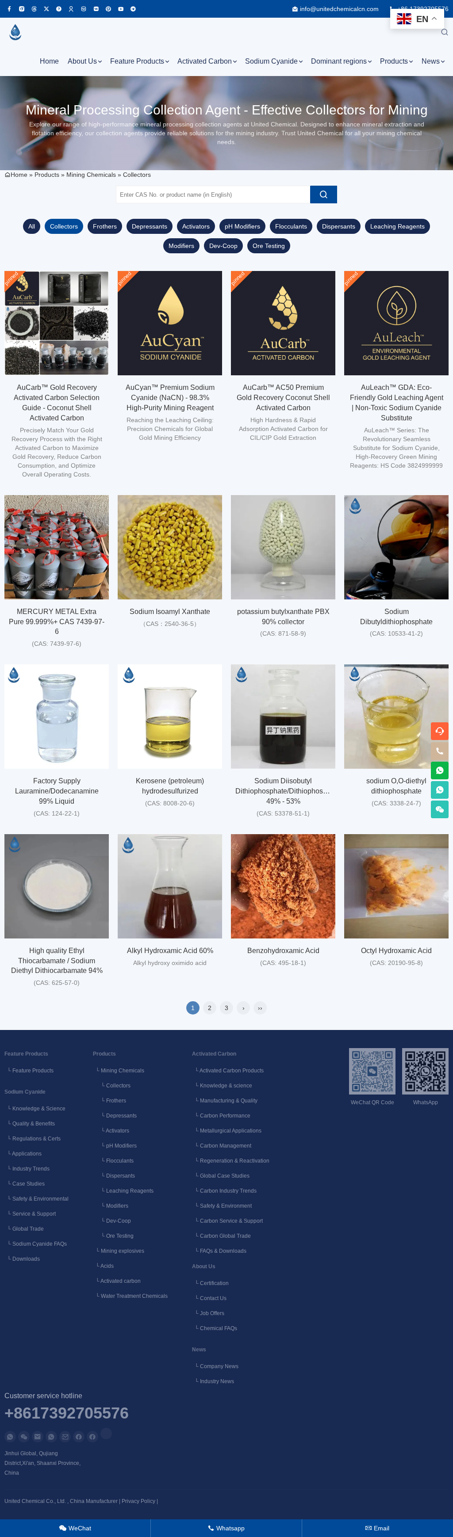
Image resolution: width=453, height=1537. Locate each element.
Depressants (149, 226)
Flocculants (291, 226)
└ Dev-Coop (112, 1221)
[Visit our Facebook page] (9, 9)
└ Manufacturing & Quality (224, 1101)
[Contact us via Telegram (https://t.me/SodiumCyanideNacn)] (133, 9)
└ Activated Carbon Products (228, 1071)
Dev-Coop (223, 245)
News (431, 61)
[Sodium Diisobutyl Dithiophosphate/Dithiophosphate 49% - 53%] (283, 716)
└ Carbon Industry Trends (224, 1191)
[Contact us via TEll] (51, 1436)
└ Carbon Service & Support (227, 1221)
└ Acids (103, 1266)
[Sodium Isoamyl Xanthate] (170, 547)
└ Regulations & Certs (32, 1139)
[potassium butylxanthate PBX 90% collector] (283, 547)
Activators (196, 226)
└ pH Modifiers (115, 1146)
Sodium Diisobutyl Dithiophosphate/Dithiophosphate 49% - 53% (288, 791)
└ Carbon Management (221, 1146)
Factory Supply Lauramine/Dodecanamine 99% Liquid (57, 791)
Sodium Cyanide (271, 61)
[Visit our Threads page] (34, 9)
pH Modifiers (242, 226)
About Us (82, 61)
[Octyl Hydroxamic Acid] (396, 886)
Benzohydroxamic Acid (283, 950)
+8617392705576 (66, 1413)
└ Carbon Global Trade (221, 1236)
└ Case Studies (24, 1184)
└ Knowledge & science (222, 1086)
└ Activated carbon (117, 1281)
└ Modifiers (110, 1206)
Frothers (105, 226)
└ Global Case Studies (221, 1176)
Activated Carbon (204, 61)
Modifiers (181, 245)
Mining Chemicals (91, 174)
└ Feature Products (29, 1071)
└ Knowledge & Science (34, 1109)
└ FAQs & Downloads (219, 1251)
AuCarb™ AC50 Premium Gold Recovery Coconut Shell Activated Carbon (283, 398)
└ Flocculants (113, 1161)
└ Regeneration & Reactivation (230, 1161)
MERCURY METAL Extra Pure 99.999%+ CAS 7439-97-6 (56, 622)
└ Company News (215, 1366)
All (31, 226)
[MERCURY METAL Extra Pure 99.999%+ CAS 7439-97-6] (56, 547)
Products (394, 61)
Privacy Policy (138, 1501)
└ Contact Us (209, 1298)
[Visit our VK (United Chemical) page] (83, 9)
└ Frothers (109, 1101)
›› (260, 1007)
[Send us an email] (37, 1436)
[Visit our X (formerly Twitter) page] (46, 9)
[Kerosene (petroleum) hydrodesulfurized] (170, 716)
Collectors (137, 174)
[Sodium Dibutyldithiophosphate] (396, 547)
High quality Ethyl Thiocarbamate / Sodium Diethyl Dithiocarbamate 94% (57, 961)
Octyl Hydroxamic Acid (396, 950)
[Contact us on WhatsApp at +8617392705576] (440, 770)
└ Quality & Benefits (29, 1124)
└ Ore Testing (113, 1236)
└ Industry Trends (27, 1169)
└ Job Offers (208, 1313)
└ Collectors (112, 1086)
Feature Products (137, 61)
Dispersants (338, 226)
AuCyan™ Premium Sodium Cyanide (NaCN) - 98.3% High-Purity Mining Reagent (170, 398)
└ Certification (210, 1283)
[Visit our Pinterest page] (108, 9)
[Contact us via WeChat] (24, 1436)
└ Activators (111, 1131)
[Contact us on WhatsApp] (10, 1436)
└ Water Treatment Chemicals (130, 1296)
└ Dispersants (114, 1176)
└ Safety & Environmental (36, 1199)
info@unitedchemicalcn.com (339, 8)
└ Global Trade (24, 1229)
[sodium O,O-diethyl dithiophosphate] (396, 716)
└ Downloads (22, 1259)
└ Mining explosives (118, 1251)
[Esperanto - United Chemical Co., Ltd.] (15, 32)
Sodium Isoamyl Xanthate (170, 611)
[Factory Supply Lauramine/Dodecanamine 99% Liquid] (56, 716)
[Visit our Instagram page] (22, 9)
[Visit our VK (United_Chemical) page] (96, 9)
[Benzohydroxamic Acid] (283, 886)
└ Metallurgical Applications (226, 1131)
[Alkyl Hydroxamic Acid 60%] (170, 886)
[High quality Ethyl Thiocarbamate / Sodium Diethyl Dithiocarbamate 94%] (56, 886)
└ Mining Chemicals (118, 1071)
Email (377, 1528)
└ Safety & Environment (222, 1206)
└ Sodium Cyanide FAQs (35, 1244)
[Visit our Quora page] (59, 9)
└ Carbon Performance (221, 1116)
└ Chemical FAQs (214, 1328)
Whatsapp (226, 1528)
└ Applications (23, 1154)
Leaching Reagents (397, 226)
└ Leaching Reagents (123, 1191)
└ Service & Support (30, 1214)
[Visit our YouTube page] (121, 9)
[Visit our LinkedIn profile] (106, 1433)
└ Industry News (213, 1381)
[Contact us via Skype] (92, 1436)
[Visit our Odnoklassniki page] (71, 9)
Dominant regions (339, 61)
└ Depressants (115, 1116)
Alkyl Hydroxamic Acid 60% (170, 950)
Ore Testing (269, 245)
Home (49, 61)
